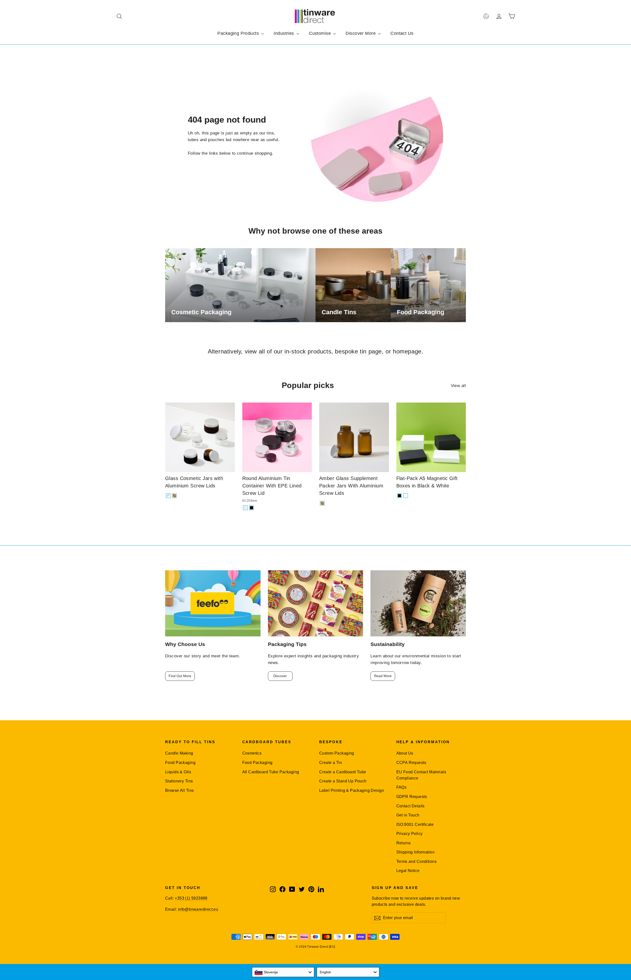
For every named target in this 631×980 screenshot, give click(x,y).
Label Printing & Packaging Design (351, 790)
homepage (407, 351)
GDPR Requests (411, 797)
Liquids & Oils (178, 772)
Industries (284, 33)
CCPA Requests (411, 762)
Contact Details (410, 806)
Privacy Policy (409, 834)
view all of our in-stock (276, 351)
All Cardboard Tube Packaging (270, 772)
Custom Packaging (336, 753)
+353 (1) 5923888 (191, 898)
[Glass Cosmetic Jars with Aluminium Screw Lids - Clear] (168, 496)
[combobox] (283, 972)
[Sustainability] (418, 603)
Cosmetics (252, 753)
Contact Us (401, 33)
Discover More (361, 33)
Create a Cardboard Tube (342, 772)
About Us (404, 753)
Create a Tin (330, 762)
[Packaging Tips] (315, 603)
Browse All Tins (179, 790)
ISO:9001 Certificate (415, 824)
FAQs (401, 787)
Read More (383, 676)
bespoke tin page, (359, 351)
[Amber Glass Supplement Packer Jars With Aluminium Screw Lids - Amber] (322, 503)
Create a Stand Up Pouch (343, 781)
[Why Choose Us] (213, 603)
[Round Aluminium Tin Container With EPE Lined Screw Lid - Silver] (245, 508)
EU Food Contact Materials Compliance (421, 775)
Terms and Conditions (416, 861)
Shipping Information (415, 852)
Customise (320, 33)
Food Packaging (180, 762)
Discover (280, 676)
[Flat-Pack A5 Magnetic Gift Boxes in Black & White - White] (405, 496)
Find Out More (180, 676)
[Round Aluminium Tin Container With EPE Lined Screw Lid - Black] (251, 508)
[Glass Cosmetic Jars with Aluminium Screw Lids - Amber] (174, 496)
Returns (403, 843)
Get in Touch (408, 815)
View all (458, 385)
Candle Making (179, 753)
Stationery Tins (179, 781)
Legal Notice (408, 871)
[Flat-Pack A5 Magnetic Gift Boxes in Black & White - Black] (399, 496)
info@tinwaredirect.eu (198, 909)
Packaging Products (238, 33)
